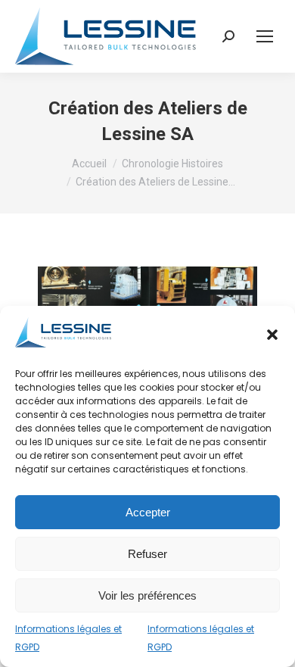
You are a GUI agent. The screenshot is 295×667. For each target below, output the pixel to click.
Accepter (148, 512)
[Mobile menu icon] (265, 36)
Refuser (147, 553)
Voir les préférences (147, 595)
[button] (272, 334)
